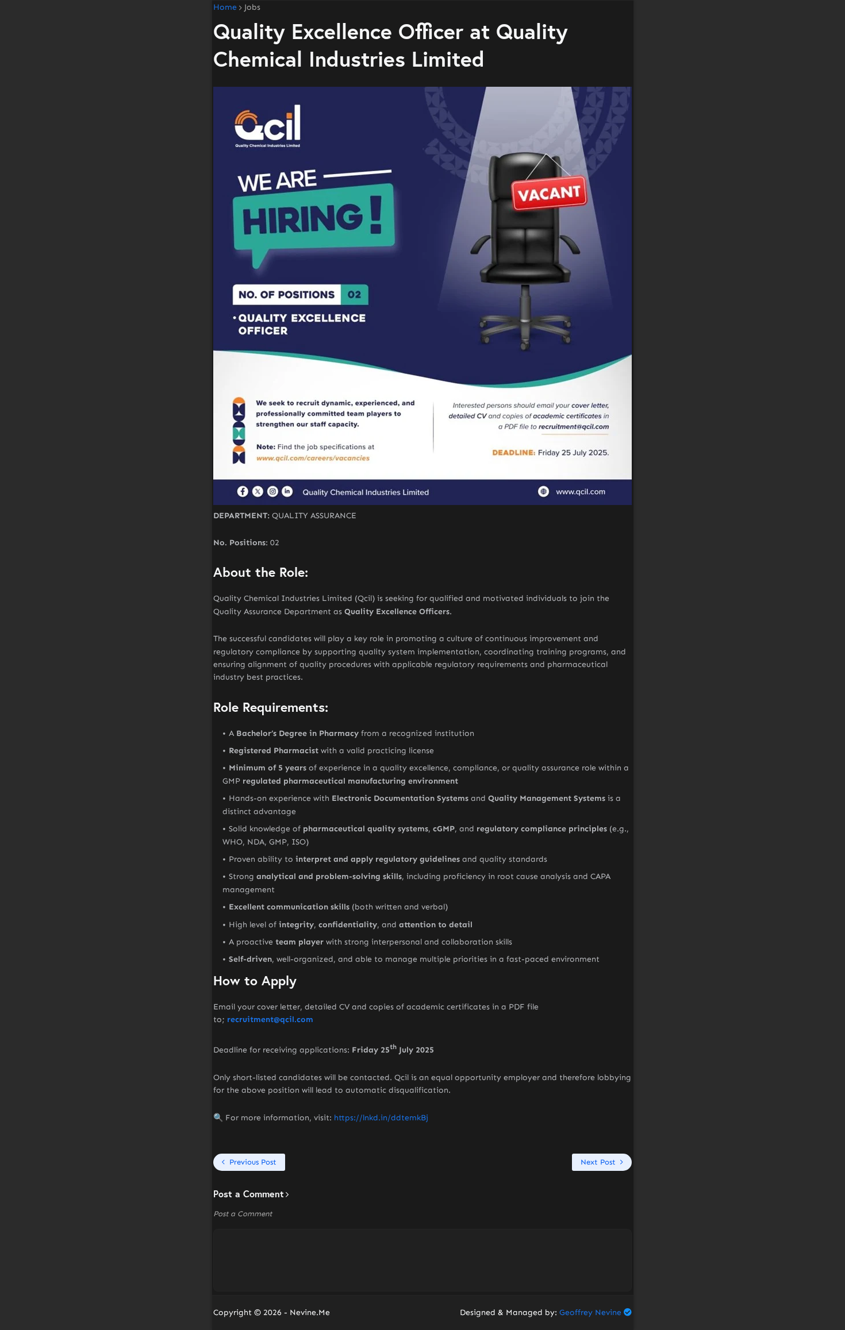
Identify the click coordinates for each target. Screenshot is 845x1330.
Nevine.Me (310, 1312)
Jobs (252, 7)
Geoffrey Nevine (590, 1312)
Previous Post (252, 1162)
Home (225, 7)
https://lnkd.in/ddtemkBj (381, 1118)
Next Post (598, 1162)
